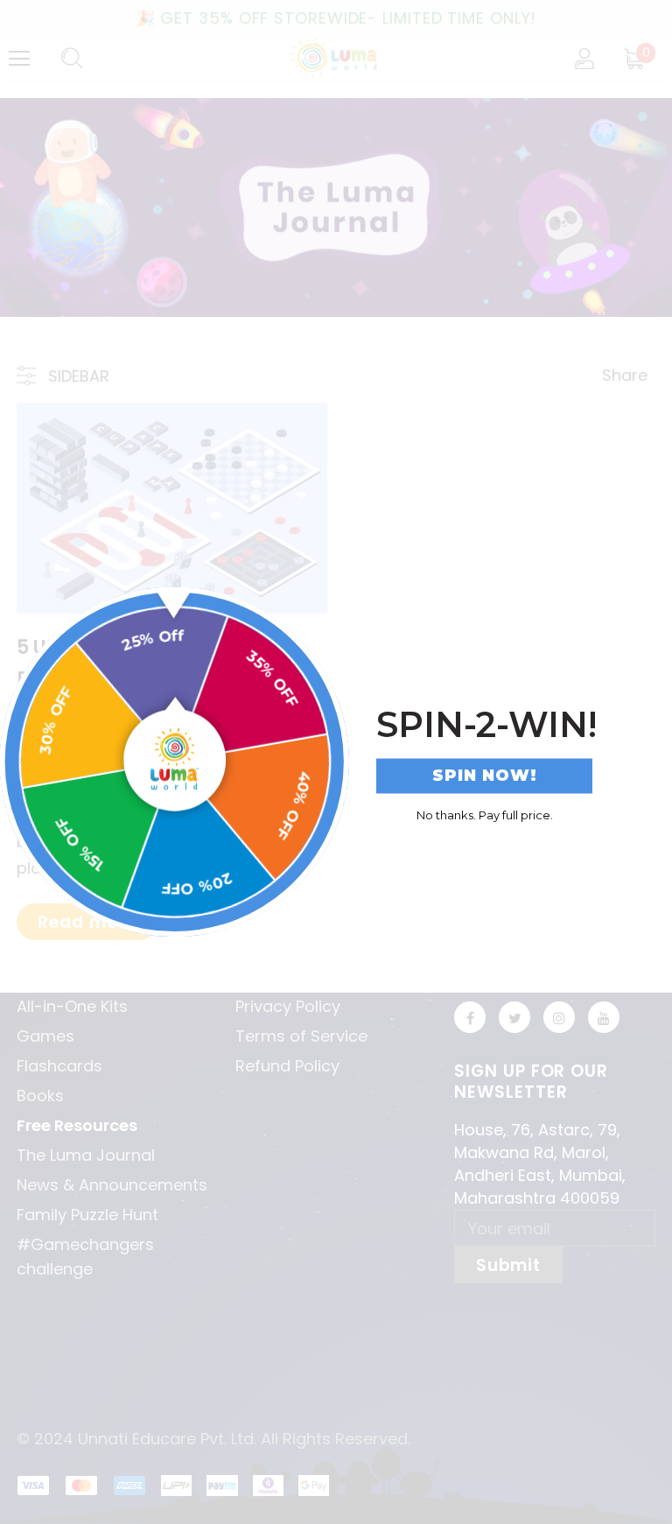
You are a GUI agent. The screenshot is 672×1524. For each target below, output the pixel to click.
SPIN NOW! (484, 775)
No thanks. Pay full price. (484, 814)
